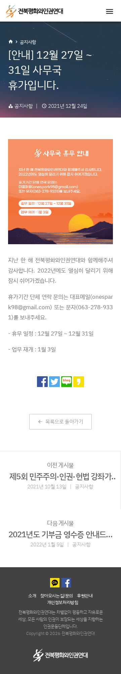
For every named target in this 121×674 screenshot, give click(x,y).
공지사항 (28, 42)
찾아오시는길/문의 (56, 595)
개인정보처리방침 (62, 602)
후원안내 (84, 595)
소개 (32, 595)
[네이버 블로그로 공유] (66, 381)
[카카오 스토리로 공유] (78, 381)
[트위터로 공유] (54, 381)
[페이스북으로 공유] (42, 381)
